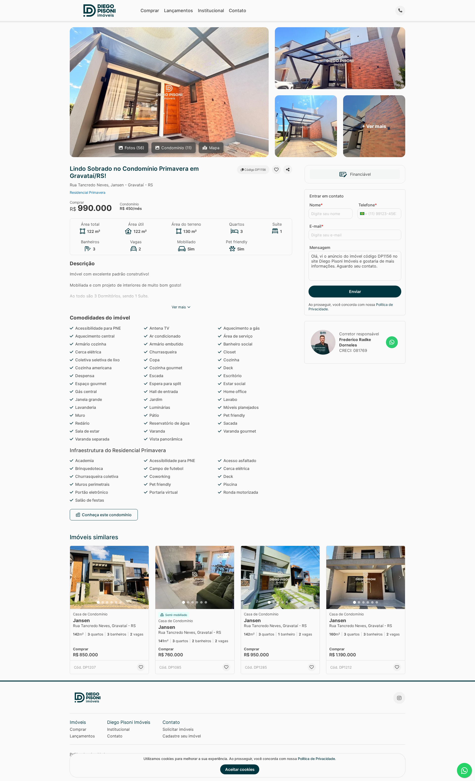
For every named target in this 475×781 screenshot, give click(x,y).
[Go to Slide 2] (102, 602)
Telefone (367, 204)
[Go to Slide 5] (116, 602)
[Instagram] (399, 698)
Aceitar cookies (240, 769)
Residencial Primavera (87, 192)
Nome (316, 204)
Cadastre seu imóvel (182, 735)
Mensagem (319, 247)
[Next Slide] (143, 577)
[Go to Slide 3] (107, 602)
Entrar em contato (326, 196)
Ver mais (179, 307)
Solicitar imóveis (178, 729)
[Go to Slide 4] (111, 602)
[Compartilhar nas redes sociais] (287, 169)
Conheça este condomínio (107, 514)
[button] (109, 577)
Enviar (355, 291)
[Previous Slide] (75, 577)
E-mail (316, 226)
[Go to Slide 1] (98, 602)
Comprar (150, 10)
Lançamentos (178, 10)
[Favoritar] (276, 169)
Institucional (211, 10)
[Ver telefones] (400, 11)
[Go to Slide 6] (120, 602)
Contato (237, 10)
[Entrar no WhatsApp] (392, 342)
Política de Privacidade (316, 759)
